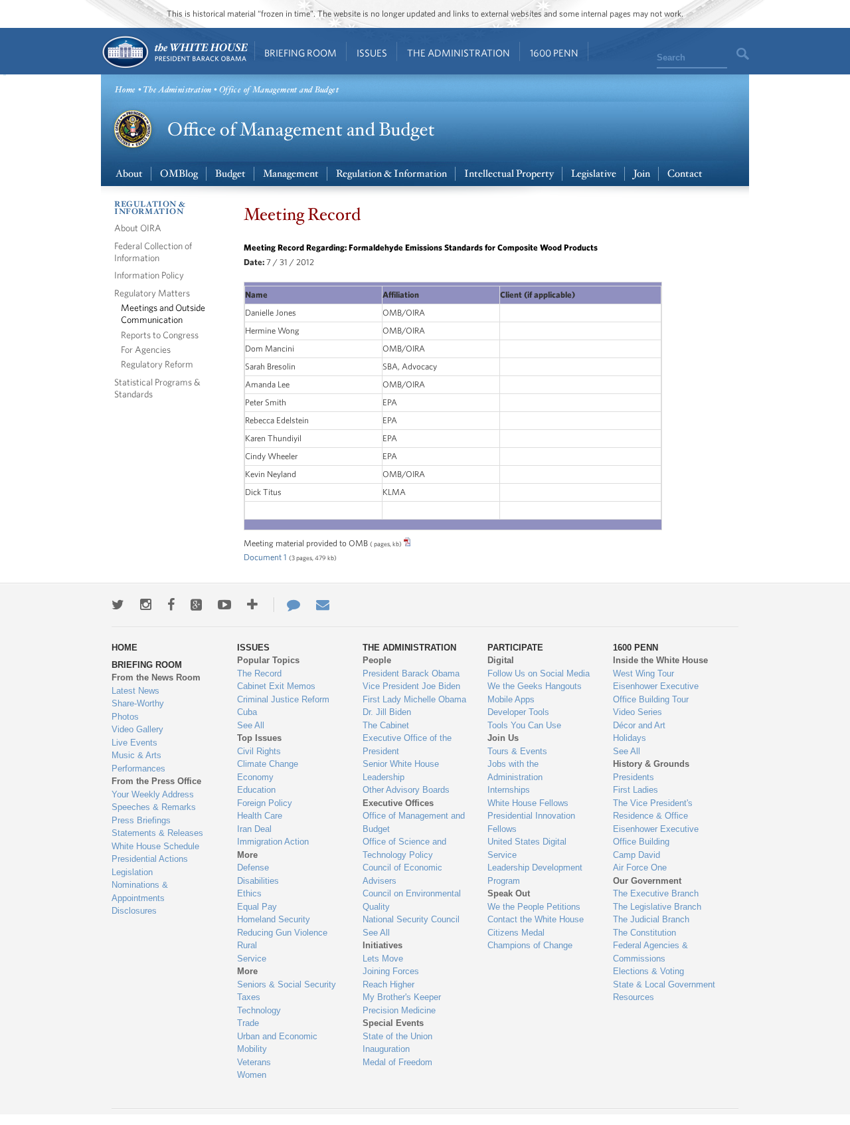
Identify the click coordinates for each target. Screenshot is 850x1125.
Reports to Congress (160, 334)
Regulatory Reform (157, 363)
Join (642, 174)
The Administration (458, 52)
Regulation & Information (391, 174)
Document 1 (265, 557)
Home (174, 52)
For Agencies (146, 349)
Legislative (593, 174)
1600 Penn (554, 52)
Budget (230, 174)
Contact (685, 174)
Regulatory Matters (152, 292)
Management (291, 174)
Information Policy (149, 274)
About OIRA (137, 227)
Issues (372, 52)
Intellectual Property (509, 174)
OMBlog (179, 174)
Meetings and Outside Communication (163, 313)
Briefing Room (300, 52)
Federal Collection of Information (153, 251)
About (129, 174)
